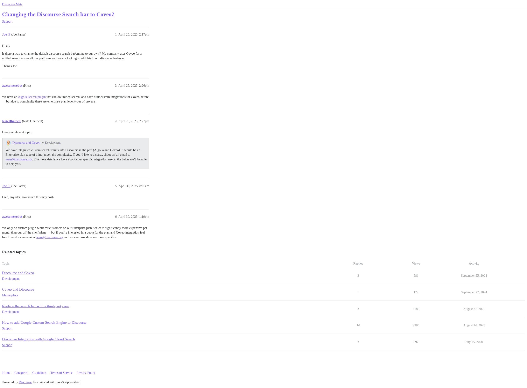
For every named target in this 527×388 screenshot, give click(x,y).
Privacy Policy (86, 372)
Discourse (25, 382)
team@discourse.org (19, 159)
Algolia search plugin (32, 97)
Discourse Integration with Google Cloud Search (38, 339)
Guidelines (39, 372)
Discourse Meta (12, 4)
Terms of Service (61, 372)
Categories (21, 372)
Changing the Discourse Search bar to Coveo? (58, 14)
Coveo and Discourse (18, 289)
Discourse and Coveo (26, 142)
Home (6, 372)
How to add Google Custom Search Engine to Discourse (44, 322)
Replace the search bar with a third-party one (35, 306)
